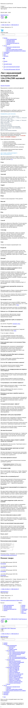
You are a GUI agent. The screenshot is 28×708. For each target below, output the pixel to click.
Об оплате (5, 53)
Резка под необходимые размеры (14, 49)
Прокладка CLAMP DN (15, 680)
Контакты (5, 56)
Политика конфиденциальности (8, 600)
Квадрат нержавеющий (15, 661)
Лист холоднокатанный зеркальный (18, 658)
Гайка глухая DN (13, 671)
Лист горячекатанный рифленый (17, 652)
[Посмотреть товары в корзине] (2, 31)
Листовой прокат (10, 40)
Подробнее (3, 563)
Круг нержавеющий (14, 664)
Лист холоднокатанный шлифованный (15, 655)
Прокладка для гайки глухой (16, 673)
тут (12, 159)
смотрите (15, 323)
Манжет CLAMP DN (14, 679)
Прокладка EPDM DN (14, 672)
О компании (6, 52)
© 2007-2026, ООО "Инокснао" (8, 628)
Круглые (11, 648)
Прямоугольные (13, 649)
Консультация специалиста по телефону (16, 50)
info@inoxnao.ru (4, 15)
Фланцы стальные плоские (15, 681)
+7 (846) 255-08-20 (5, 24)
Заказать (3, 85)
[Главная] (4, 58)
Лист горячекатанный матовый (17, 653)
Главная (23, 605)
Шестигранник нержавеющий (16, 662)
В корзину (7, 85)
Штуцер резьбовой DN (14, 676)
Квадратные (12, 646)
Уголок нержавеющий (14, 663)
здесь (17, 304)
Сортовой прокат (10, 41)
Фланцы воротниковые (15, 682)
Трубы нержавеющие (11, 39)
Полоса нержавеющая (14, 666)
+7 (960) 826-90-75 (14, 24)
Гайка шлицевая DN (14, 668)
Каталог (5, 38)
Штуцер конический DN (15, 675)
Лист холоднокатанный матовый (17, 657)
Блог (4, 54)
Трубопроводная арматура (12, 43)
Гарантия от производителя (13, 47)
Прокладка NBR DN (14, 670)
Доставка (8, 48)
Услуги (5, 45)
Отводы (8, 44)
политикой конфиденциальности (9, 555)
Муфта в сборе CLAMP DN (16, 677)
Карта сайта (19, 600)
